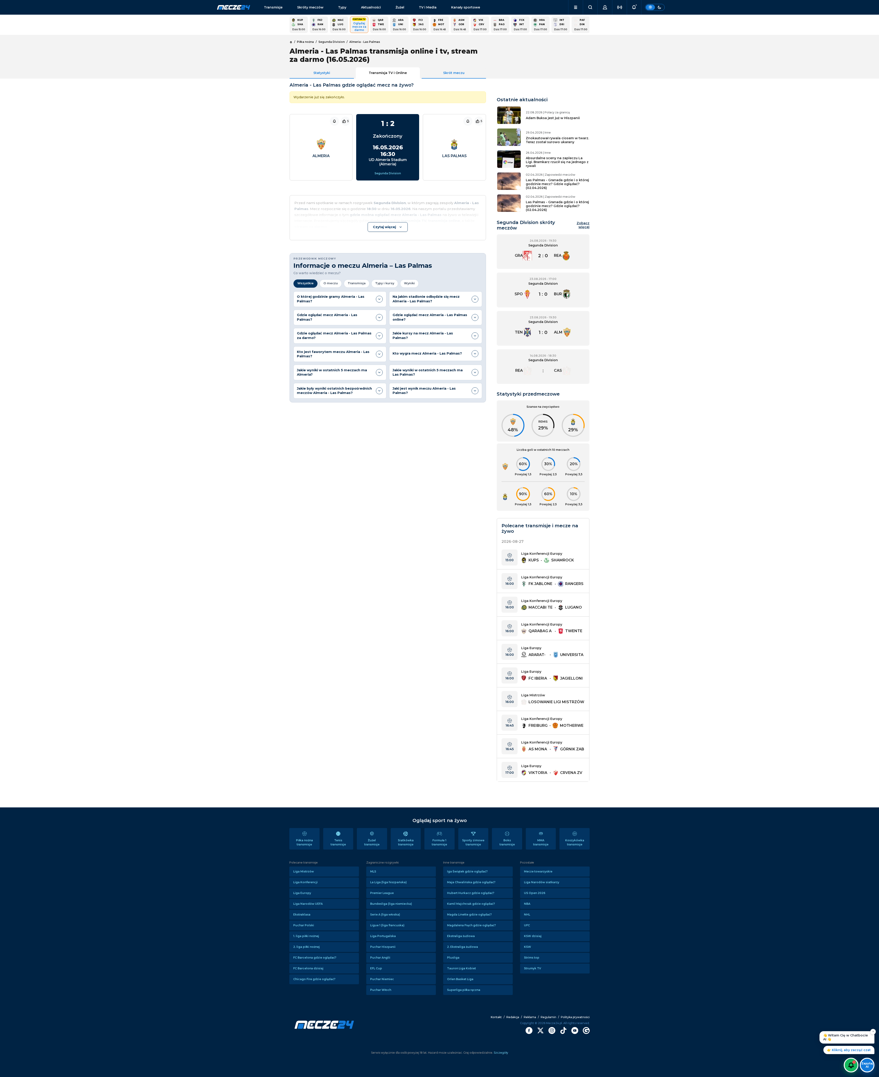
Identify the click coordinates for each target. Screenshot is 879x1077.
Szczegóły (500, 1052)
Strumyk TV (532, 968)
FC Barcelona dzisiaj (308, 968)
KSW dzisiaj (533, 936)
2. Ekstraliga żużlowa (462, 947)
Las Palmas (454, 156)
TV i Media (428, 7)
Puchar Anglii (380, 957)
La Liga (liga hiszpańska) (388, 882)
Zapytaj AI (867, 1065)
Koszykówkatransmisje (574, 842)
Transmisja (357, 283)
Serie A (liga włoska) (385, 914)
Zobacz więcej (583, 225)
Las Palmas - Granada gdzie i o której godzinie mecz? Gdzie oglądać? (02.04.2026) (557, 184)
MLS (373, 871)
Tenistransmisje (338, 842)
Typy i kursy (384, 283)
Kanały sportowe (465, 7)
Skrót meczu (453, 73)
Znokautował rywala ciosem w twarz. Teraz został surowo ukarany (557, 140)
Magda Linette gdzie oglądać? (469, 914)
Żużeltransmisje (372, 842)
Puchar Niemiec (382, 979)
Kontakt (496, 1017)
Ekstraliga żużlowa (461, 936)
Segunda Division (387, 173)
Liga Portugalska (383, 936)
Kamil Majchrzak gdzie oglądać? (471, 903)
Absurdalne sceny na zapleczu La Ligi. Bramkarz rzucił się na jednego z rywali (557, 162)
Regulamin (548, 1017)
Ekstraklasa (301, 914)
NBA (527, 903)
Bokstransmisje (507, 842)
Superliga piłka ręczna (463, 990)
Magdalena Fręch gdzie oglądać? (471, 925)
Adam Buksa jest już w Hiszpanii (553, 118)
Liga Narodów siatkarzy (541, 882)
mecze (233, 7)
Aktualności (371, 7)
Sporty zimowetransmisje (473, 842)
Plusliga (453, 957)
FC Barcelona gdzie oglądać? (314, 957)
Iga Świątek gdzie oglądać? (467, 871)
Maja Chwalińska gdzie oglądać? (471, 882)
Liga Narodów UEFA (308, 903)
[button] (575, 7)
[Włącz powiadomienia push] (851, 1065)
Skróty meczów (310, 7)
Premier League (382, 893)
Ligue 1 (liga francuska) (387, 925)
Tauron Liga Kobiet (461, 968)
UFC (527, 925)
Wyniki (409, 283)
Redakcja (512, 1017)
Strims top (531, 957)
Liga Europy (302, 893)
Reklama (530, 1017)
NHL (527, 914)
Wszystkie (305, 283)
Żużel (400, 7)
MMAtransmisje (540, 842)
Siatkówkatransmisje (406, 842)
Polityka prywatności (575, 1017)
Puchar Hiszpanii (383, 947)
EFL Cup (376, 968)
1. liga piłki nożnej (306, 936)
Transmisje (273, 7)
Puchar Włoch (380, 990)
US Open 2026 (534, 893)
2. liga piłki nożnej (306, 947)
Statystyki (321, 73)
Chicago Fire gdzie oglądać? (314, 979)
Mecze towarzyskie (538, 871)
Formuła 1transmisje (439, 842)
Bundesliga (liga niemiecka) (391, 903)
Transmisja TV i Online (388, 73)
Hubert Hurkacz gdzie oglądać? (470, 893)
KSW (527, 947)
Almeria (321, 156)
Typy (342, 7)
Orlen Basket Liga (460, 979)
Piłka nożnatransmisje (304, 842)
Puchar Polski (303, 925)
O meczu (330, 283)
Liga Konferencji (305, 882)
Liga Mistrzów (303, 871)
